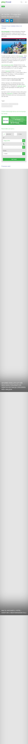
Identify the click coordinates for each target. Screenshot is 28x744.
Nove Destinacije (7, 106)
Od (3, 137)
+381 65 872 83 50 (14, 123)
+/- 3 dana (20, 134)
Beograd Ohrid (13, 104)
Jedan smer (8, 134)
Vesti (3, 6)
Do (3, 144)
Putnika (4, 150)
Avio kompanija (5, 31)
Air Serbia (5, 104)
